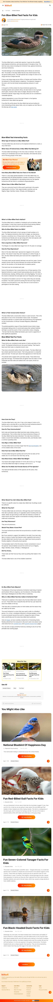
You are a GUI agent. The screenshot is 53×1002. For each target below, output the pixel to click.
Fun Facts (8, 10)
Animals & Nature (7, 671)
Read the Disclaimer (9, 703)
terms (40, 987)
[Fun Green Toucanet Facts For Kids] (9, 666)
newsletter (16, 991)
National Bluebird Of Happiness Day (24, 745)
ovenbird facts (17, 623)
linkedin (28, 993)
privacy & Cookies (43, 989)
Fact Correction (37, 703)
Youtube (28, 995)
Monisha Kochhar (14, 21)
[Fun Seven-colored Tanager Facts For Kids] (26, 842)
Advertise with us (6, 989)
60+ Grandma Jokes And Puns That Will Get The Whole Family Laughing (22, 1)
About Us (16, 987)
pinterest (28, 989)
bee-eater (14, 107)
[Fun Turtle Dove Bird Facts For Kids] (22, 666)
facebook (28, 987)
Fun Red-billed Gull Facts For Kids (23, 798)
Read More (47, 1)
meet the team (17, 989)
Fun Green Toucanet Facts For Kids (8, 675)
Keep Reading (27, 756)
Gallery (6, 54)
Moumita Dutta (9, 802)
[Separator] (50, 992)
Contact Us (4, 987)
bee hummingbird (34, 446)
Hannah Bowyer (17, 19)
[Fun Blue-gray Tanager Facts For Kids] (35, 666)
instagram (28, 991)
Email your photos (11, 167)
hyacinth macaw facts (30, 623)
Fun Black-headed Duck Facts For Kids (26, 927)
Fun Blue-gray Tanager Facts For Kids (34, 675)
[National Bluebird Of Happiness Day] (26, 727)
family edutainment (18, 993)
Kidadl (3, 10)
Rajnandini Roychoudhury (11, 748)
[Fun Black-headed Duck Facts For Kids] (26, 910)
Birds (15, 688)
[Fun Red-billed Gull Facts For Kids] (26, 781)
